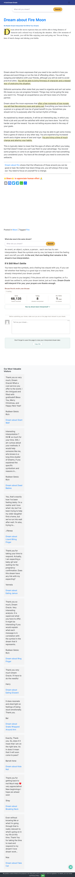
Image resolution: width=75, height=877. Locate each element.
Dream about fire (12, 165)
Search (57, 9)
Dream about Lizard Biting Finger (11, 539)
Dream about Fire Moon (25, 20)
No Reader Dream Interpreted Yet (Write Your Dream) (21, 26)
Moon (14, 230)
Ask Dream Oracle (11, 2)
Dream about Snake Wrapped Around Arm (13, 727)
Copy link (38, 344)
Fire (27, 230)
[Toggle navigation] (69, 2)
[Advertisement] (37, 56)
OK (43, 875)
